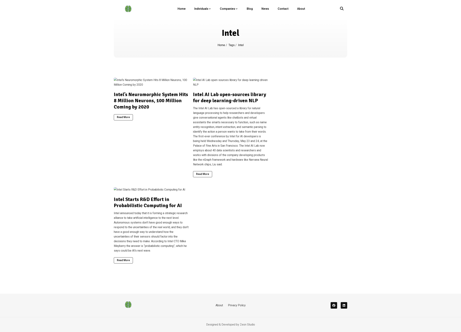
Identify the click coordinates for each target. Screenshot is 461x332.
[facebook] (334, 305)
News (265, 9)
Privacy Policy (237, 305)
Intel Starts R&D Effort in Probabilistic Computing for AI (148, 202)
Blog (250, 9)
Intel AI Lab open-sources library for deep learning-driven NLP (229, 97)
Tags (232, 45)
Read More (123, 117)
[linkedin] (344, 305)
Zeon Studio (247, 324)
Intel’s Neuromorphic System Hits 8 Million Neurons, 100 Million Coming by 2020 (151, 100)
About (301, 9)
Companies (227, 9)
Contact (283, 9)
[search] (342, 8)
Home (182, 9)
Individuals (201, 9)
